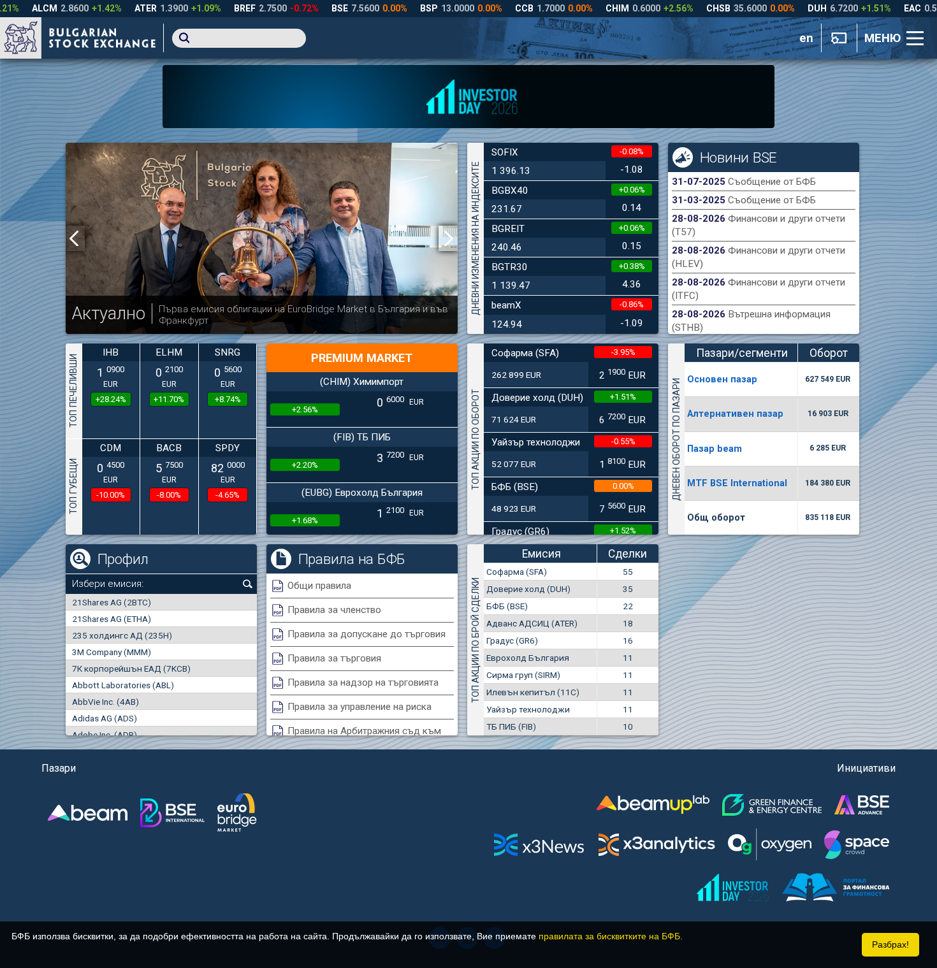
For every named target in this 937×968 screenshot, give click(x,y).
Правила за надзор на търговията (363, 682)
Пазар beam (714, 448)
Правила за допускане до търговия (366, 634)
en (806, 38)
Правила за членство (334, 610)
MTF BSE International (737, 483)
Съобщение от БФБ (772, 181)
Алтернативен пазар (735, 413)
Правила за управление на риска (359, 706)
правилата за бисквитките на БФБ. (611, 936)
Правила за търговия (334, 658)
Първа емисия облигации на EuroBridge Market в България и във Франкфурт (303, 314)
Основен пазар (722, 379)
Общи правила (319, 585)
